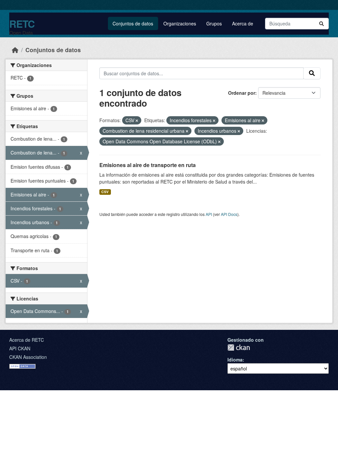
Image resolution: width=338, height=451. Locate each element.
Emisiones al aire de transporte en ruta (147, 165)
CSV (105, 191)
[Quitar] (137, 120)
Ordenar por (241, 92)
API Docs (229, 214)
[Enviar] (321, 23)
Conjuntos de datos (133, 23)
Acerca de (242, 23)
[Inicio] (15, 50)
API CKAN (19, 348)
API (209, 214)
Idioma (235, 359)
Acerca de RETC (26, 339)
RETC (22, 24)
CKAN (238, 347)
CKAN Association (28, 357)
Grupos (214, 23)
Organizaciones (179, 23)
